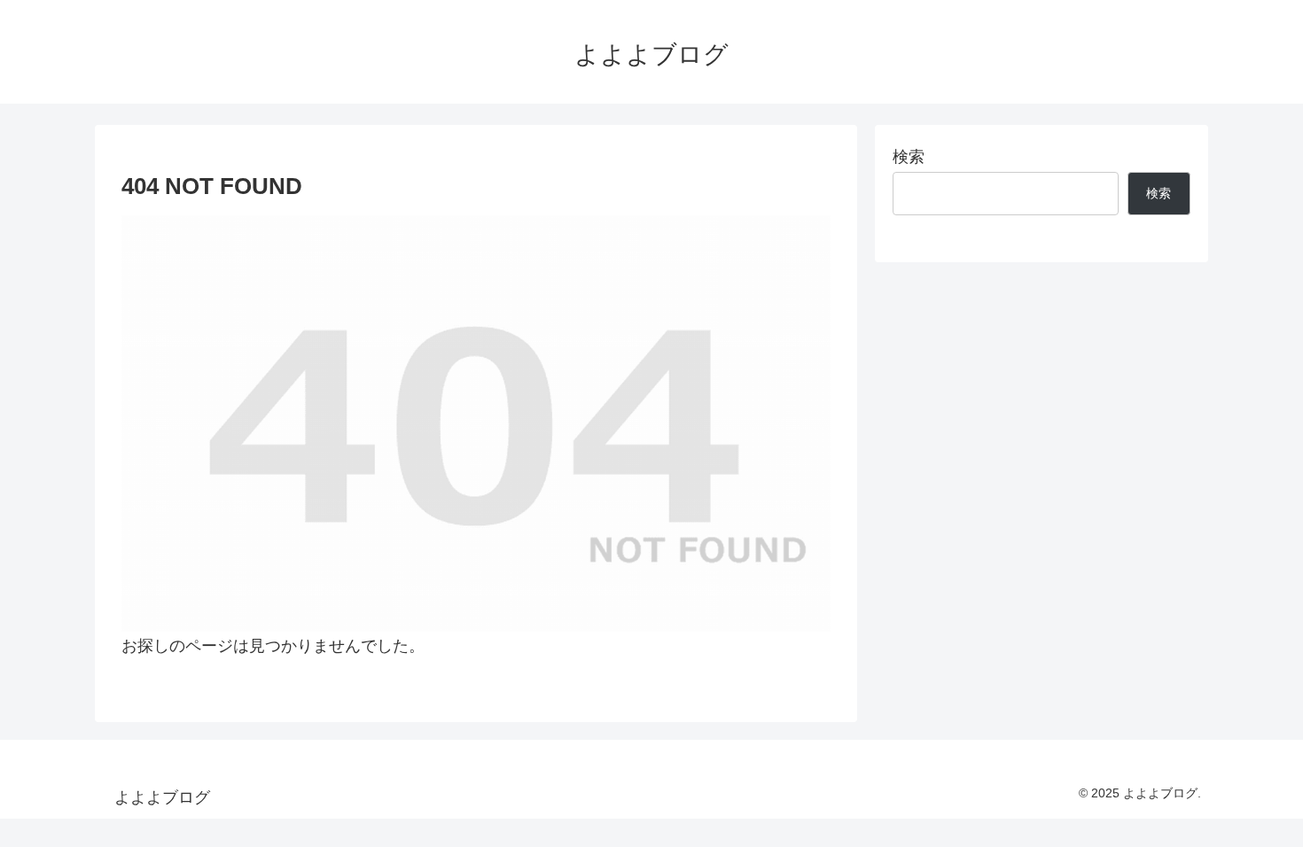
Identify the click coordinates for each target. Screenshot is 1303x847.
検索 (909, 157)
